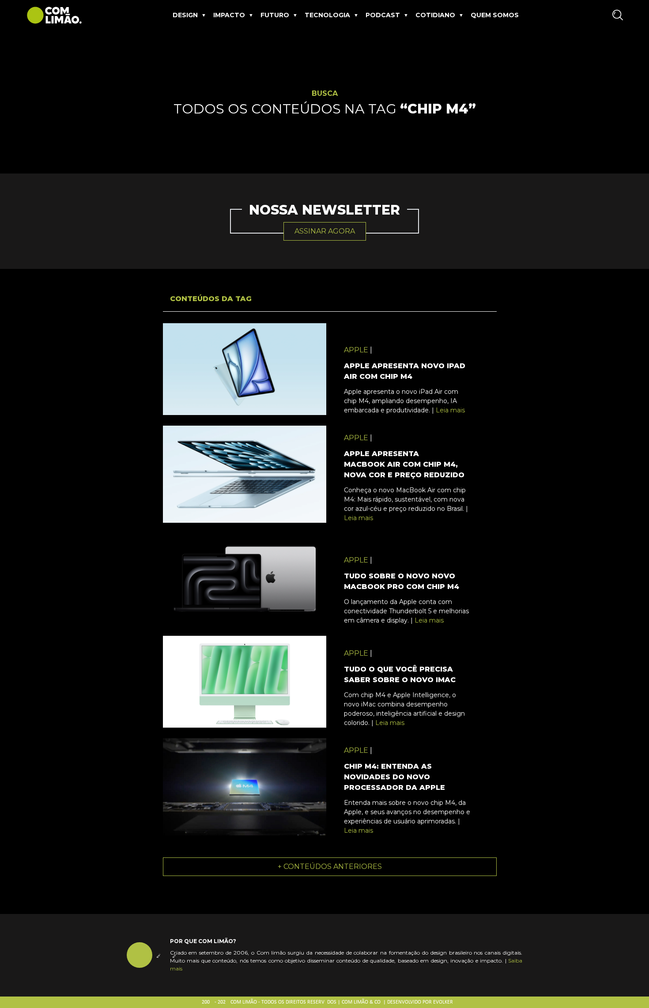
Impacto (229, 15)
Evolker (443, 1002)
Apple (356, 350)
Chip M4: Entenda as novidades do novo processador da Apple (394, 777)
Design (185, 15)
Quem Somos (495, 15)
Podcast (383, 15)
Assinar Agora (324, 231)
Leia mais (450, 410)
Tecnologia (327, 15)
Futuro (274, 15)
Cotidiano (435, 15)
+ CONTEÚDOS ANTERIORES (330, 866)
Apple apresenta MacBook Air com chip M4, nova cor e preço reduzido (404, 464)
